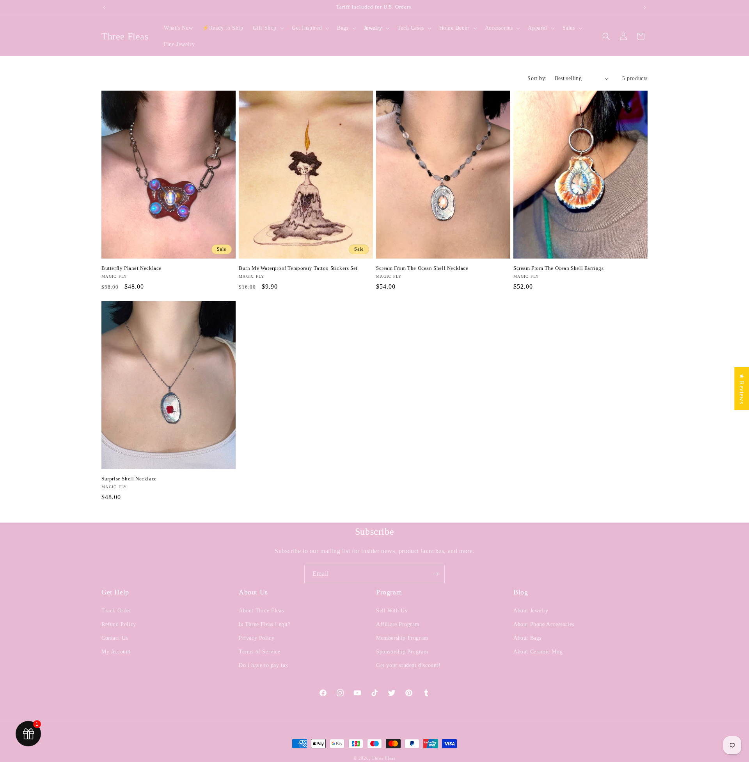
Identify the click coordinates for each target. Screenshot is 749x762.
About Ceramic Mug (538, 652)
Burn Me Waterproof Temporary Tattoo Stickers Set (298, 268)
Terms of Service (259, 652)
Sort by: (537, 78)
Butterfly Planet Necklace (131, 268)
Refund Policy (118, 624)
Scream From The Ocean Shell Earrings (558, 268)
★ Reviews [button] (741, 388)
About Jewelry (530, 611)
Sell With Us (391, 611)
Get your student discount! (408, 665)
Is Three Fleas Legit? (265, 624)
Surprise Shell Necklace (129, 479)
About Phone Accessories (543, 624)
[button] (267, 28)
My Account (116, 652)
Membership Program (402, 638)
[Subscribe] (435, 574)
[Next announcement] (644, 7)
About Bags (527, 638)
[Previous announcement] (104, 7)
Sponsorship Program (402, 652)
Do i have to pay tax (263, 665)
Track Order (116, 611)
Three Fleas (384, 758)
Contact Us (114, 638)
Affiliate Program (397, 624)
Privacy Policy (256, 638)
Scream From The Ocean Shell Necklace (422, 268)
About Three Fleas (261, 611)
